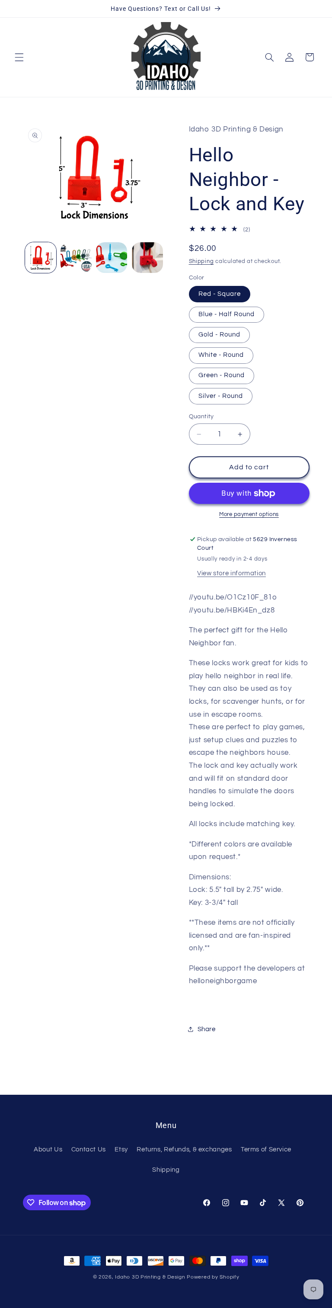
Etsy (121, 1149)
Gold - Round (219, 334)
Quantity (201, 417)
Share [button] (207, 1029)
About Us (48, 1149)
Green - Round (221, 375)
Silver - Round (220, 396)
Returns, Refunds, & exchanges (184, 1149)
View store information (231, 573)
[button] (19, 57)
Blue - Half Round (226, 314)
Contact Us (88, 1149)
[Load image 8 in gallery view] (111, 257)
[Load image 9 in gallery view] (147, 257)
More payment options (249, 514)
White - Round (221, 355)
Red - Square (219, 294)
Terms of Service (266, 1149)
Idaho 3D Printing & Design (150, 1277)
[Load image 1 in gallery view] (40, 257)
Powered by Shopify (213, 1277)
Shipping (201, 261)
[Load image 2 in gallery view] (76, 257)
